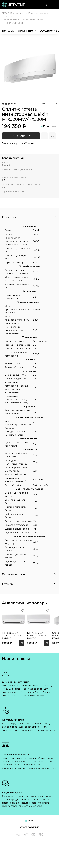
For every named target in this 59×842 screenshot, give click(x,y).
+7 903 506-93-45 (29, 827)
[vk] (41, 834)
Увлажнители (27, 30)
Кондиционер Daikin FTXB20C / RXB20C (11, 635)
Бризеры (8, 30)
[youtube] (33, 834)
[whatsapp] (18, 834)
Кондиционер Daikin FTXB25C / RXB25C (36, 635)
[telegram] (26, 834)
